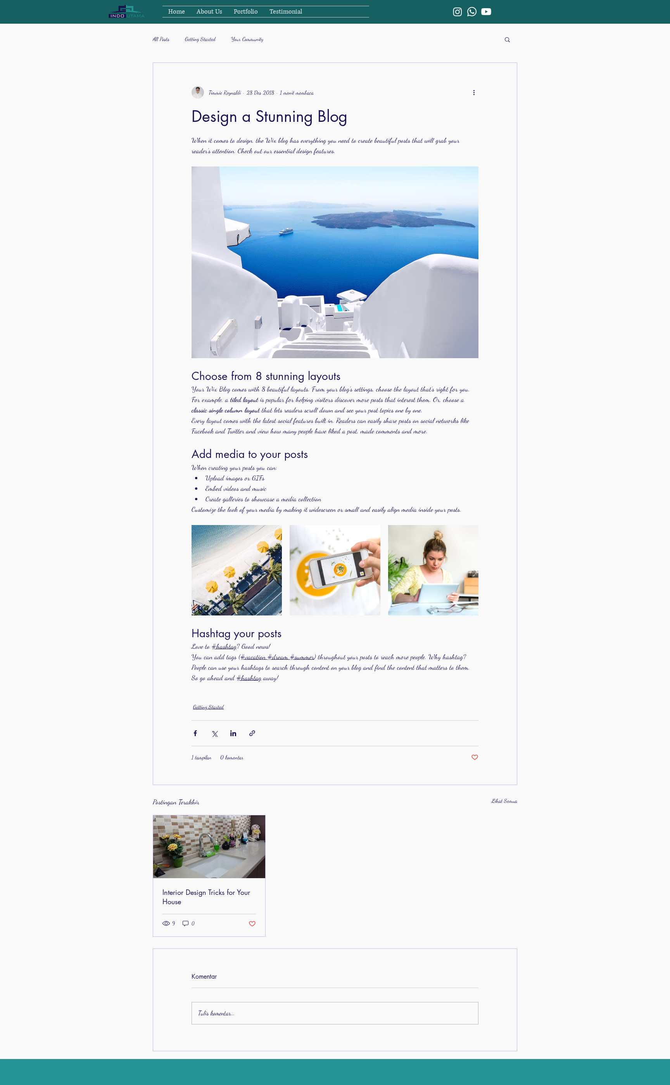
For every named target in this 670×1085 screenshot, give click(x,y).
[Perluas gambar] (237, 570)
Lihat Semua (504, 800)
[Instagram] (457, 11)
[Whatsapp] (472, 11)
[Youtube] (486, 11)
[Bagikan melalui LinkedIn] (233, 733)
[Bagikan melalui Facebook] (195, 733)
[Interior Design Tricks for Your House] (209, 846)
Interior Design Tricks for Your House (206, 896)
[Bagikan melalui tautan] (252, 733)
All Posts (161, 39)
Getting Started (200, 39)
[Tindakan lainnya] (473, 92)
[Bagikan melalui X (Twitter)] (214, 733)
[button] (507, 39)
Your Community (247, 39)
